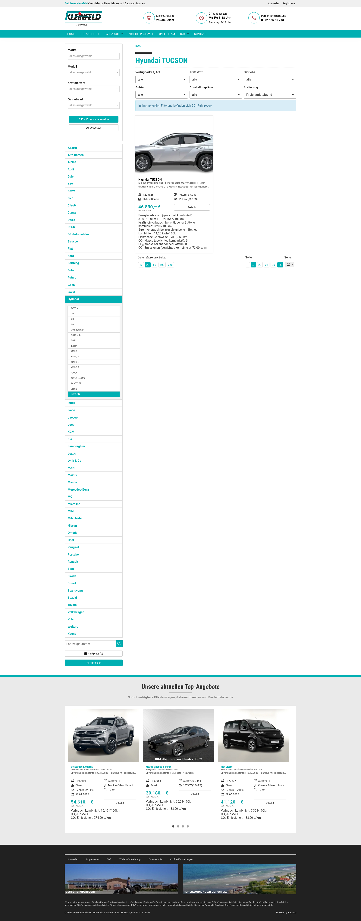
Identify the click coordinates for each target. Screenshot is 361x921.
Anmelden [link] (95, 662)
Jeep (71, 424)
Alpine (72, 162)
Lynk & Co (74, 460)
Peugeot (73, 547)
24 (266, 264)
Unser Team (167, 33)
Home (71, 33)
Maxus (72, 475)
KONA (74, 372)
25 (273, 264)
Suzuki (72, 597)
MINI (71, 511)
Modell (72, 66)
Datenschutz (155, 859)
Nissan (72, 525)
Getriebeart (75, 99)
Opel (71, 540)
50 (154, 264)
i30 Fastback (77, 329)
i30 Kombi (76, 335)
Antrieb (140, 87)
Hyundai (73, 299)
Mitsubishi (75, 518)
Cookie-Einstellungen (181, 859)
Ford (71, 256)
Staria (74, 388)
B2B (182, 33)
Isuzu (71, 403)
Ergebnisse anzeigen (93, 119)
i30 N (73, 340)
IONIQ (74, 351)
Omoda (72, 533)
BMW (71, 191)
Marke (72, 50)
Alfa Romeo (76, 155)
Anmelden (274, 3)
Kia (70, 439)
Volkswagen (76, 612)
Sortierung (251, 87)
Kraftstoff (196, 72)
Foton (71, 270)
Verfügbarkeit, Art (147, 72)
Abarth (72, 148)
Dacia (71, 220)
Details (192, 207)
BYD (70, 198)
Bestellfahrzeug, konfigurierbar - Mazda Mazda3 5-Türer (178, 761)
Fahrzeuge (112, 33)
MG (70, 497)
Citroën (72, 205)
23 (259, 264)
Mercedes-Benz (78, 489)
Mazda (72, 482)
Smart (72, 583)
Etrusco (73, 241)
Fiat (70, 248)
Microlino (74, 504)
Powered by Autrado (286, 912)
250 (170, 264)
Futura (72, 277)
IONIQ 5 (75, 356)
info (138, 46)
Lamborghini (76, 446)
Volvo (71, 619)
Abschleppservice (141, 33)
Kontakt (200, 33)
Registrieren (289, 3)
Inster (74, 345)
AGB (109, 859)
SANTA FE (76, 383)
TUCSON (75, 394)
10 (141, 264)
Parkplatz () (95, 653)
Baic (71, 176)
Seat (71, 569)
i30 (72, 324)
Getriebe (249, 72)
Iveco (71, 410)
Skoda (72, 576)
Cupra (72, 212)
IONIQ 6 (75, 362)
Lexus (72, 453)
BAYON (74, 308)
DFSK (71, 227)
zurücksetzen (94, 127)
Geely (71, 285)
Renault (73, 561)
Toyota (72, 605)
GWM (71, 292)
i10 (72, 313)
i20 (72, 319)
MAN (71, 468)
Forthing (73, 263)
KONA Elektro (78, 378)
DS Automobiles (78, 234)
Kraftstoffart (76, 83)
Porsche (73, 554)
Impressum (92, 859)
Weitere (73, 626)
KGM (71, 432)
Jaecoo (73, 417)
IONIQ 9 (75, 367)
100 (162, 264)
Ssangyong (75, 590)
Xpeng (72, 634)
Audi (71, 169)
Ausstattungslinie (201, 87)
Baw (71, 184)
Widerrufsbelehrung (129, 859)
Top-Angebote (89, 33)
